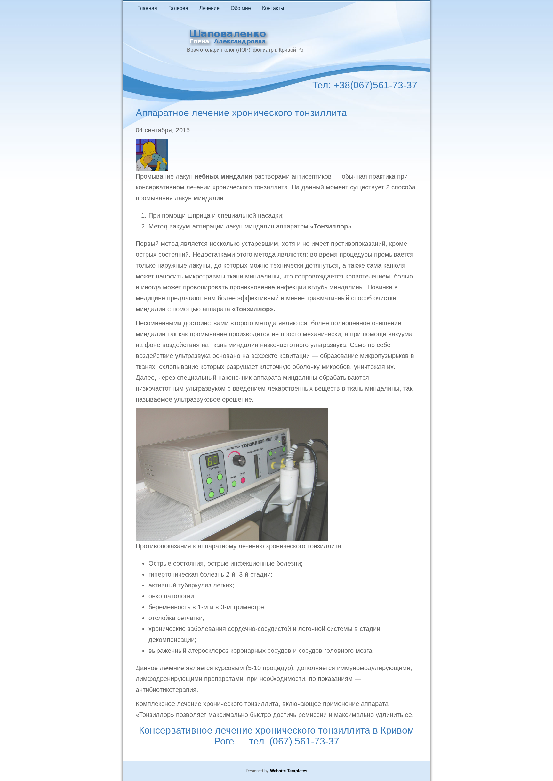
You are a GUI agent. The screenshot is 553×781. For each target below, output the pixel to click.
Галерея (178, 8)
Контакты (273, 8)
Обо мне (241, 8)
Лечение (209, 8)
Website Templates (288, 771)
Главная (147, 8)
